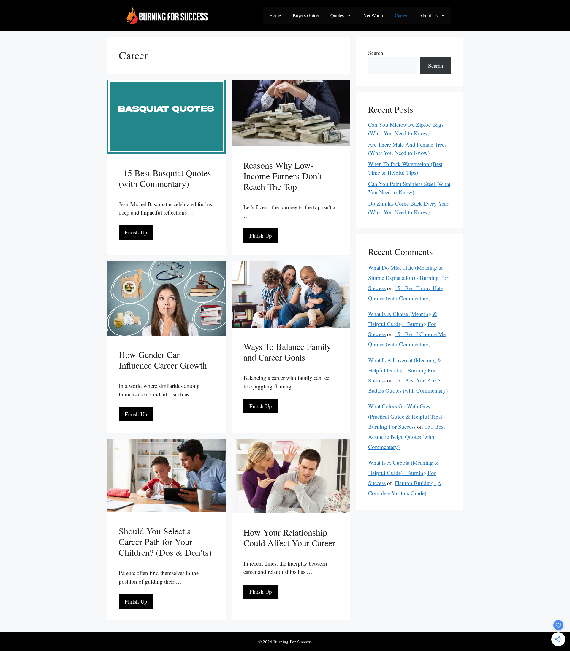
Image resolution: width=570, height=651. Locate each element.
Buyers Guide (306, 15)
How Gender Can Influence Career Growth (163, 359)
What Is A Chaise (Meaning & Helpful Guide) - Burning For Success (402, 324)
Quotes (337, 15)
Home (275, 15)
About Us (428, 15)
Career (401, 15)
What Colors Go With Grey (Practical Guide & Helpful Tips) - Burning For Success (407, 416)
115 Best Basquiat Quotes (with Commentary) (165, 178)
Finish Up (136, 232)
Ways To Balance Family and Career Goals (287, 351)
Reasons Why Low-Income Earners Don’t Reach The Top (282, 175)
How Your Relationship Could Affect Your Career (289, 537)
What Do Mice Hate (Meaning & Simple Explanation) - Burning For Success (408, 277)
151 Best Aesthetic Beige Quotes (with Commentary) (406, 436)
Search (375, 52)
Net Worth (373, 15)
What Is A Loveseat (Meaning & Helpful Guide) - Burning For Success (405, 370)
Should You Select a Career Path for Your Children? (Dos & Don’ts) (165, 541)
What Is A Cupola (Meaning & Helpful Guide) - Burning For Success (403, 472)
